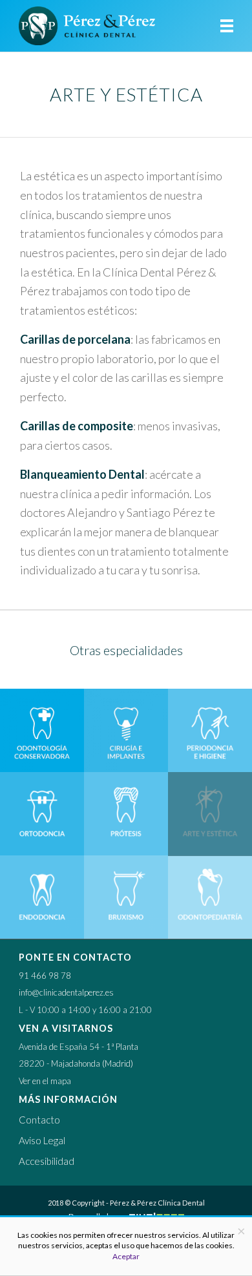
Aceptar (126, 1256)
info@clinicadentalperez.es (66, 992)
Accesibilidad (46, 1161)
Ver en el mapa (45, 1081)
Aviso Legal (42, 1140)
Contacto (39, 1119)
